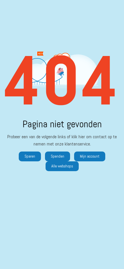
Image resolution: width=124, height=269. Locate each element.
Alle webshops (62, 166)
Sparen (30, 156)
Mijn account (89, 156)
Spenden (57, 156)
